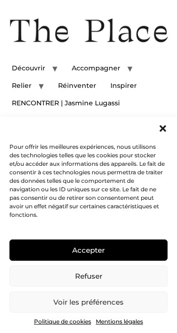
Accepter (88, 250)
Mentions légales (119, 321)
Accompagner (96, 68)
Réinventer (77, 85)
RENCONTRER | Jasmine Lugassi (66, 103)
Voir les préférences (88, 302)
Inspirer (123, 85)
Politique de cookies (62, 321)
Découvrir (28, 68)
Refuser (88, 276)
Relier (22, 85)
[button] (163, 128)
